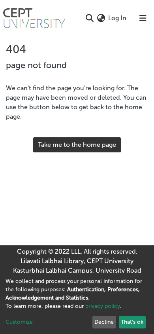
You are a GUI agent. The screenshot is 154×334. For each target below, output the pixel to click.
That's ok (132, 322)
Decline (104, 322)
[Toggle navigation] (143, 18)
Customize (19, 322)
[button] (101, 18)
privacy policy (102, 306)
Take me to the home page (77, 144)
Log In (117, 18)
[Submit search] (89, 18)
